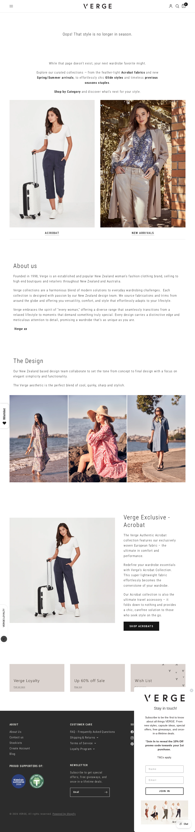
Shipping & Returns (82, 737)
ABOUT (14, 724)
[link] (164, 812)
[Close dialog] (191, 690)
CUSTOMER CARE (81, 724)
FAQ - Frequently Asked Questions (92, 732)
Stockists (16, 743)
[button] (141, 626)
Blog (12, 754)
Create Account (20, 748)
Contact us (17, 737)
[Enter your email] (106, 792)
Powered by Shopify (64, 813)
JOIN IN (164, 791)
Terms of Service (81, 743)
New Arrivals (143, 233)
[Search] (177, 6)
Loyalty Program (81, 749)
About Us (16, 732)
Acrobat (52, 233)
